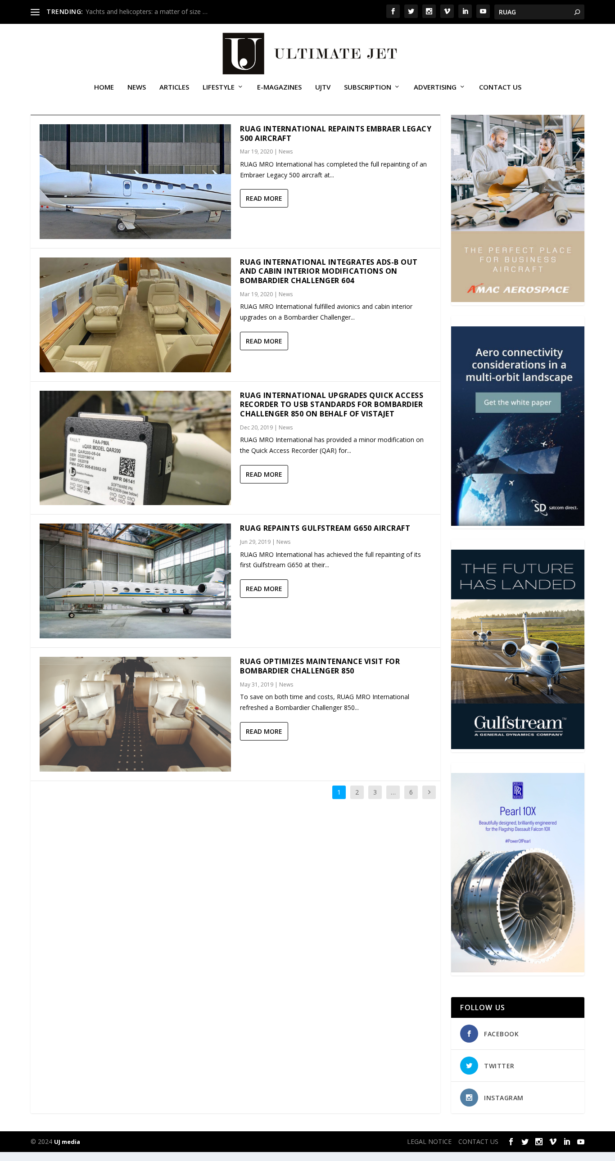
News (136, 87)
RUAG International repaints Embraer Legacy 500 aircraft (335, 133)
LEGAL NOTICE (429, 1141)
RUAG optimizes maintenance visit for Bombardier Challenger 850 (320, 666)
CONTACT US (500, 87)
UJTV (322, 87)
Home (104, 87)
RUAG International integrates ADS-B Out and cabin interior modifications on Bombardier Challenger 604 (329, 271)
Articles (174, 87)
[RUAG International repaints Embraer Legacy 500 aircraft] (135, 181)
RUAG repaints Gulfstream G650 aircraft (325, 528)
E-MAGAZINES (279, 87)
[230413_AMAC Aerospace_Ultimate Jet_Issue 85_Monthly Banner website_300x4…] (517, 299)
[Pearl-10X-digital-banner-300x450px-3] (517, 970)
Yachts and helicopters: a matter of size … (147, 11)
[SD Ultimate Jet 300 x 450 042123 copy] (517, 523)
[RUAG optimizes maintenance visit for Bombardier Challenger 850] (135, 714)
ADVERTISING (435, 87)
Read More (264, 198)
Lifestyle (219, 87)
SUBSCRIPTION (367, 87)
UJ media (67, 1142)
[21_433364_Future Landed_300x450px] (517, 746)
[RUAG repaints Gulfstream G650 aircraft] (135, 581)
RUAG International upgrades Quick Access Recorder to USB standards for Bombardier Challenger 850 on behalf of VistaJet (331, 404)
